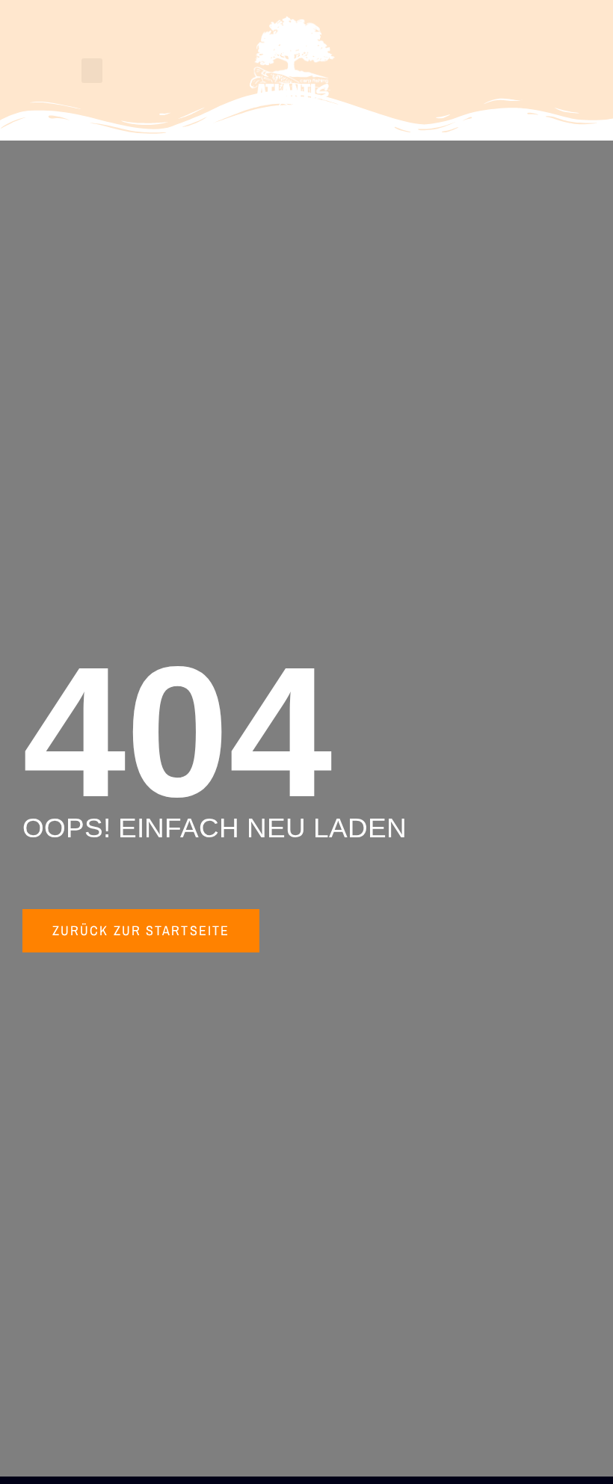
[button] (91, 70)
